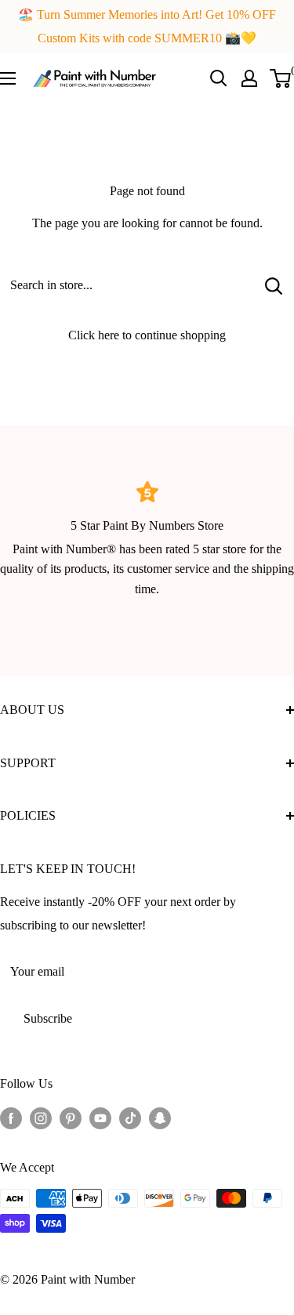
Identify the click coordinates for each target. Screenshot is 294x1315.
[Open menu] (8, 78)
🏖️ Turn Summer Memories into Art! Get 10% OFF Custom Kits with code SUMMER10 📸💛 (147, 26)
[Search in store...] (274, 285)
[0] (281, 78)
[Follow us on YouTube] (100, 1116)
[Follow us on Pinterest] (71, 1116)
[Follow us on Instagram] (41, 1116)
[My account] (249, 78)
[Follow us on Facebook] (11, 1116)
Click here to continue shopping (147, 335)
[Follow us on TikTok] (130, 1116)
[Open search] (218, 78)
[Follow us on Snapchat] (160, 1116)
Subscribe (48, 1018)
